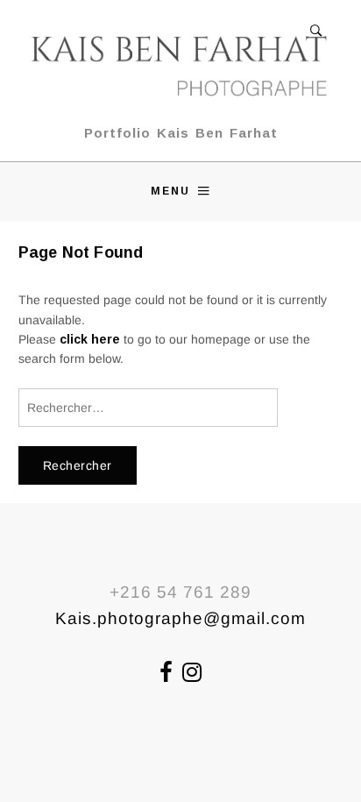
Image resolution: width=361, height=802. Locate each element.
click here (90, 339)
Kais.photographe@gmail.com (180, 618)
